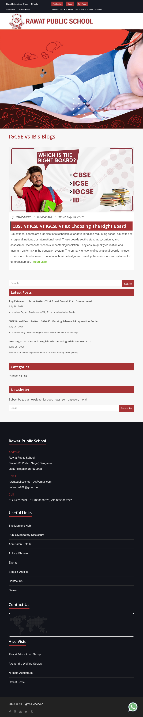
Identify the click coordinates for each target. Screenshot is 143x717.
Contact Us (15, 581)
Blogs (70, 3)
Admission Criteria (20, 544)
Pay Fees (82, 3)
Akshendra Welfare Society (25, 663)
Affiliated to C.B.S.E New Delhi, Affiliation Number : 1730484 (77, 9)
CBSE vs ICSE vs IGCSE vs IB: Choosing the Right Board (69, 226)
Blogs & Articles (18, 572)
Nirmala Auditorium (21, 673)
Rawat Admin (22, 217)
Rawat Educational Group (17, 3)
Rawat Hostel (24, 9)
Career (13, 590)
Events (13, 562)
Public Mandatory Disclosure (26, 535)
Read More (40, 262)
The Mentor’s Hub (20, 526)
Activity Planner (18, 553)
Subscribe (126, 408)
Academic (45, 217)
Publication (57, 3)
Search (128, 283)
